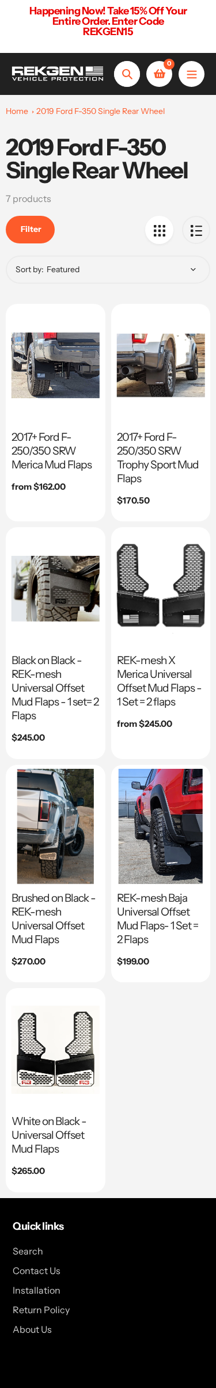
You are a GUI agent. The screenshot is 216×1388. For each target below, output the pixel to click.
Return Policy (41, 1309)
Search (28, 1251)
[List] (196, 230)
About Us (32, 1329)
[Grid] (159, 230)
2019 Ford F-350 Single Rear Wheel (100, 111)
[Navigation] (191, 74)
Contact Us (36, 1270)
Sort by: (30, 269)
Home (17, 111)
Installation (36, 1290)
